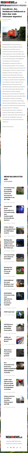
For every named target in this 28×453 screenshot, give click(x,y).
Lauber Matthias (7, 19)
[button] (5, 34)
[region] (14, 141)
